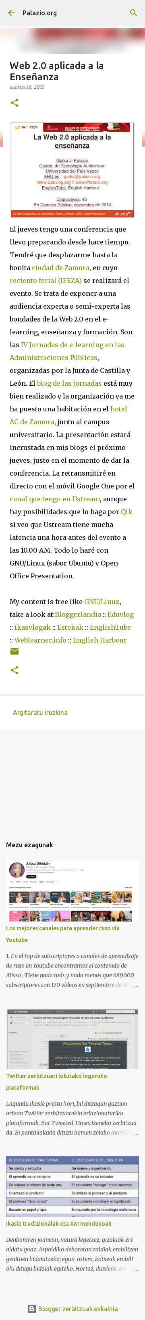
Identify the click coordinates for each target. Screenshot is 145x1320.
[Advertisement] (46, 787)
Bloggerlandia (78, 614)
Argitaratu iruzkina (40, 712)
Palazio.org (40, 12)
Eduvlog (121, 614)
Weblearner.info (40, 640)
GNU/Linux (102, 602)
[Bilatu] (134, 12)
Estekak (70, 627)
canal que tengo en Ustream (55, 499)
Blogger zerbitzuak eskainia (77, 1308)
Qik (127, 512)
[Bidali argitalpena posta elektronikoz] (14, 654)
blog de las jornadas (69, 383)
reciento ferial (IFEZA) (46, 281)
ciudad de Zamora (60, 268)
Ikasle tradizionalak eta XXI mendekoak (59, 1223)
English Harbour (100, 640)
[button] (14, 103)
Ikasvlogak (32, 627)
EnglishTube (110, 627)
